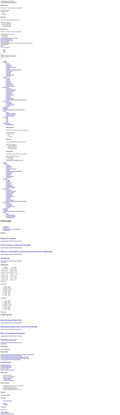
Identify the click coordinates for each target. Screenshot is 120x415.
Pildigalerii (5, 108)
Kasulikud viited (9, 84)
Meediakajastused (16, 99)
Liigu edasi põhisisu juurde (6, 39)
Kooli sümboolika (10, 94)
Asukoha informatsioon (8, 380)
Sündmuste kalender (14, 109)
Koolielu (5, 77)
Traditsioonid (9, 93)
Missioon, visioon (10, 91)
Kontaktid (5, 107)
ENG (4, 50)
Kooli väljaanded (10, 98)
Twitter (6, 413)
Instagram (7, 395)
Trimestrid (8, 73)
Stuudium (11, 229)
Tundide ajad (9, 64)
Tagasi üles (3, 406)
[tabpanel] (60, 274)
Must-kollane (5, 36)
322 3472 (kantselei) (7, 377)
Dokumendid (6, 101)
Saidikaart (5, 404)
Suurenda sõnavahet (6, 25)
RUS (4, 52)
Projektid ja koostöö (10, 86)
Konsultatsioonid (10, 74)
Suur (3, 13)
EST (2, 45)
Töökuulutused (6, 230)
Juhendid (8, 106)
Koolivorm (8, 81)
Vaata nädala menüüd (5, 349)
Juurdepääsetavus (4, 44)
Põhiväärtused (9, 92)
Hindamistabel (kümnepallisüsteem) (14, 69)
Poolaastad (8, 72)
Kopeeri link (11, 413)
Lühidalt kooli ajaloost (11, 89)
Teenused (8, 82)
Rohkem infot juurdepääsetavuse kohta (9, 38)
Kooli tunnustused (10, 116)
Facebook (3, 395)
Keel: (5, 117)
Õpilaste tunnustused (10, 113)
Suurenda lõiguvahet (6, 23)
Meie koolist (6, 87)
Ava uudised (3, 262)
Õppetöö (5, 62)
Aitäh (4, 111)
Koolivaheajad (9, 71)
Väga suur (4, 14)
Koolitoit (8, 79)
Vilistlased (8, 97)
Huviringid (8, 76)
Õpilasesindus (9, 83)
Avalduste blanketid (10, 104)
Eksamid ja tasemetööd (11, 67)
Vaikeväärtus (5, 11)
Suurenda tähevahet (6, 26)
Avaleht (5, 61)
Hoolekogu (8, 96)
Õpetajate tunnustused (11, 114)
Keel (7, 118)
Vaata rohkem (4, 343)
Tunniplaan (8, 66)
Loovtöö (8, 68)
